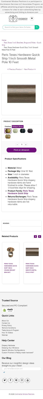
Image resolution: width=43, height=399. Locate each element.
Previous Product (15, 69)
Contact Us (6, 323)
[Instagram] (21, 380)
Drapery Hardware (8, 345)
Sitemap (5, 335)
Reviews (6, 223)
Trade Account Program (10, 330)
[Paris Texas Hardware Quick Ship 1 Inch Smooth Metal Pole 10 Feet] (21, 94)
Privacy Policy (7, 325)
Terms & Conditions (9, 328)
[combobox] (19, 27)
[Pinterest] (16, 380)
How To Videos (7, 333)
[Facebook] (10, 380)
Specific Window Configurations (13, 350)
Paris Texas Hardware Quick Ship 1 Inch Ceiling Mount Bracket (10, 268)
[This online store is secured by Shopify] (8, 310)
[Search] (37, 27)
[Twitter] (4, 380)
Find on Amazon (21, 150)
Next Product (29, 69)
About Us (5, 321)
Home (4, 40)
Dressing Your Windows (10, 348)
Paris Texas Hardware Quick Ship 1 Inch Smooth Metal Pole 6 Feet (32, 268)
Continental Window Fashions (24, 394)
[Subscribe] (4, 372)
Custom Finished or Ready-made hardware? (17, 353)
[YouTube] (27, 380)
